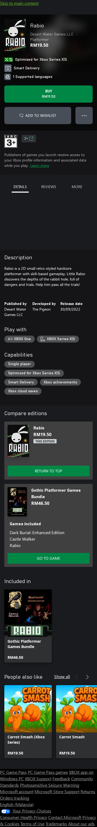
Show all (62, 676)
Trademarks (56, 823)
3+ (26, 139)
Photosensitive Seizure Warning (49, 785)
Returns (88, 791)
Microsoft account (16, 791)
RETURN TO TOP (48, 470)
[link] (28, 626)
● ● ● (84, 115)
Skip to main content (19, 3)
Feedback (61, 778)
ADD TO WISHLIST (40, 115)
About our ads (81, 823)
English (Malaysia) (17, 804)
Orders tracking (14, 798)
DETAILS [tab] (20, 186)
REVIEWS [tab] (48, 186)
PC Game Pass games (48, 772)
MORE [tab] (77, 186)
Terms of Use (32, 823)
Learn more (39, 165)
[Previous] (76, 677)
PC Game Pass (13, 772)
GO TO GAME (48, 558)
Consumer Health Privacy (23, 817)
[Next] (87, 677)
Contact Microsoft (64, 817)
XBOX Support (38, 778)
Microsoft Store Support (56, 791)
